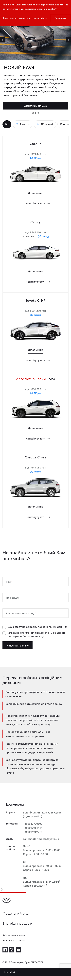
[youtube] (18, 949)
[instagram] (11, 949)
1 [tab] (33, 113)
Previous (2, 39)
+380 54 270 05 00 (13, 940)
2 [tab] (35, 113)
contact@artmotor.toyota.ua (41, 838)
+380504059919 (32, 831)
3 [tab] (38, 113)
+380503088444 (32, 827)
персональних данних (52, 626)
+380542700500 (32, 823)
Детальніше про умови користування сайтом (24, 18)
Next (68, 39)
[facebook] (5, 949)
